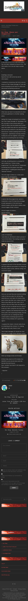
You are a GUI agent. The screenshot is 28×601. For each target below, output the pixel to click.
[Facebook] (22, 21)
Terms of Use (14, 590)
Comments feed (5, 571)
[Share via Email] (24, 380)
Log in (3, 563)
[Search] (26, 21)
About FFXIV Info (7, 589)
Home (3, 25)
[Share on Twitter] (18, 380)
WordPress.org (5, 575)
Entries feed (4, 567)
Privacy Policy (22, 589)
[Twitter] (24, 21)
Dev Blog (5, 543)
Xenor (8, 35)
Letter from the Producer (10, 546)
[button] (2, 423)
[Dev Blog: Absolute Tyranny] (14, 419)
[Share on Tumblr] (21, 380)
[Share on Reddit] (23, 380)
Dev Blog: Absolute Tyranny (14, 430)
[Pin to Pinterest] (20, 380)
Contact (15, 589)
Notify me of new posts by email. (10, 481)
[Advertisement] (14, 15)
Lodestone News (7, 550)
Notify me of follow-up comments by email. (11, 476)
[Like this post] (15, 380)
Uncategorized (7, 553)
